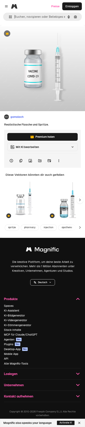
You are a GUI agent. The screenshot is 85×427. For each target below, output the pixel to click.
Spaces (8, 306)
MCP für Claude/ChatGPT (20, 334)
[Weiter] (79, 200)
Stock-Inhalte (12, 330)
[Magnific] (42, 250)
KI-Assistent (11, 310)
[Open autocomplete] (8, 16)
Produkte (11, 299)
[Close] (79, 422)
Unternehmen (14, 385)
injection (48, 227)
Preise (55, 6)
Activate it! (66, 422)
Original (25, 34)
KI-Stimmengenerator (17, 325)
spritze (12, 227)
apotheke (67, 227)
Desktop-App (15, 349)
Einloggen (72, 6)
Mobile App (11, 354)
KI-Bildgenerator (14, 315)
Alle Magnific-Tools (16, 363)
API (6, 358)
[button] (42, 282)
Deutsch (42, 282)
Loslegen (10, 374)
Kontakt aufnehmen (18, 396)
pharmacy (29, 227)
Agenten (12, 339)
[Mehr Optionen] (59, 161)
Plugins (12, 344)
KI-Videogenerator (15, 320)
